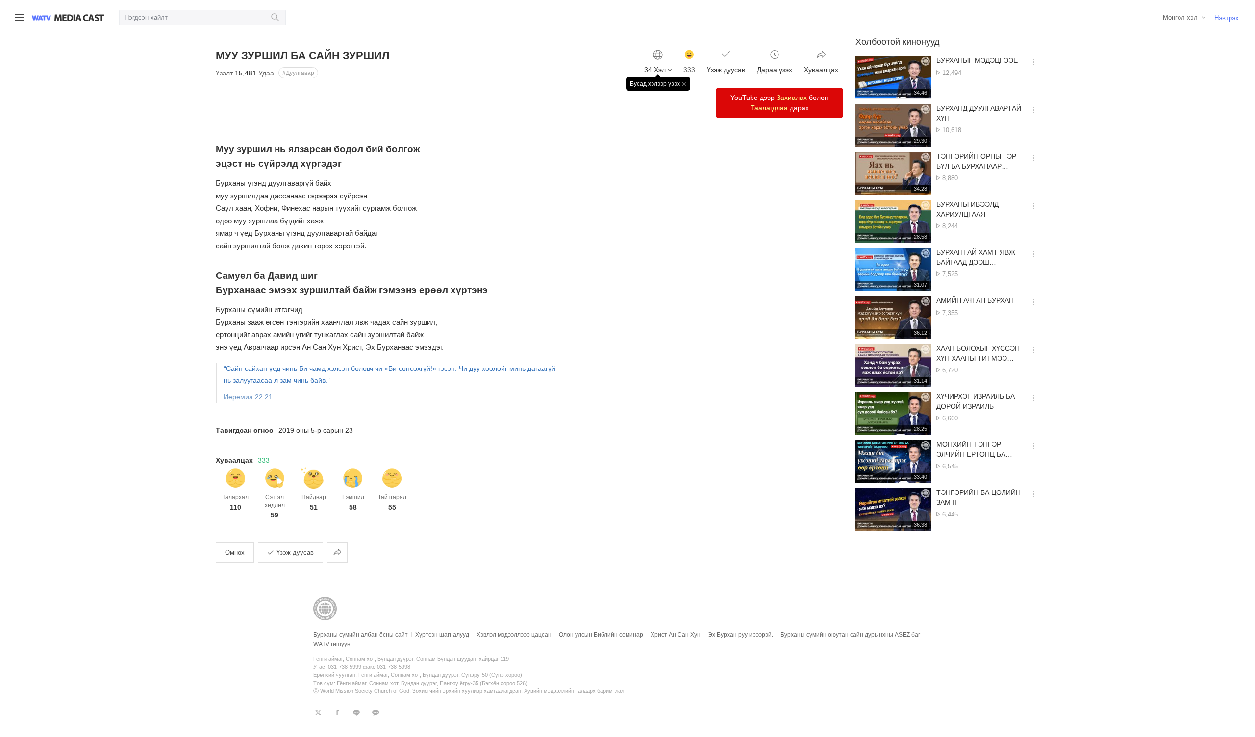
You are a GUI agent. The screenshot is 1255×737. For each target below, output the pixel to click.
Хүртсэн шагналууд (442, 634)
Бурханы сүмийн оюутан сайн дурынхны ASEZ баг (850, 634)
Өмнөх (235, 552)
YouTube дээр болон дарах (779, 103)
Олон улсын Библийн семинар (601, 634)
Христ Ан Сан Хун (676, 634)
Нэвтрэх (1226, 18)
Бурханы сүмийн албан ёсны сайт (360, 634)
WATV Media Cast (79, 18)
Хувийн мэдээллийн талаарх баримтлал (574, 691)
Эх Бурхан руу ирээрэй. (740, 634)
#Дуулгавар (298, 73)
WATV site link (41, 18)
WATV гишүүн (332, 644)
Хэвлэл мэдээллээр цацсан (514, 634)
